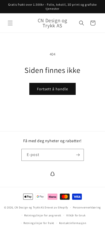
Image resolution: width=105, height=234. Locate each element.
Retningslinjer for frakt (38, 223)
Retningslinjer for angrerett (42, 215)
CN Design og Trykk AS (29, 207)
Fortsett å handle (52, 88)
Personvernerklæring (87, 207)
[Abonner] (78, 155)
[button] (10, 23)
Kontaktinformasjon (72, 223)
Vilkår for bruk (76, 215)
